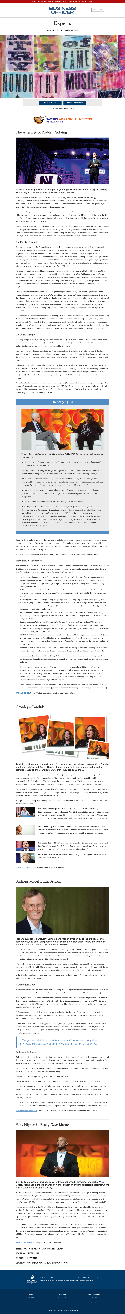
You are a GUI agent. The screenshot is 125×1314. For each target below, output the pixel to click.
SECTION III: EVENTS (27, 1258)
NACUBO (31, 1297)
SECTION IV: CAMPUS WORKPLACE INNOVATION (42, 1263)
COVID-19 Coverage (62, 1)
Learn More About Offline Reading (62, 109)
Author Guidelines (31, 1303)
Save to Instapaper (75, 102)
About (31, 1294)
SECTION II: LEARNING (27, 1253)
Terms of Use (62, 1294)
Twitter (94, 1300)
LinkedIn (93, 1303)
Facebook (94, 1297)
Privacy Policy (62, 1297)
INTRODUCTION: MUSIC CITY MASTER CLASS (40, 1249)
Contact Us (31, 1300)
